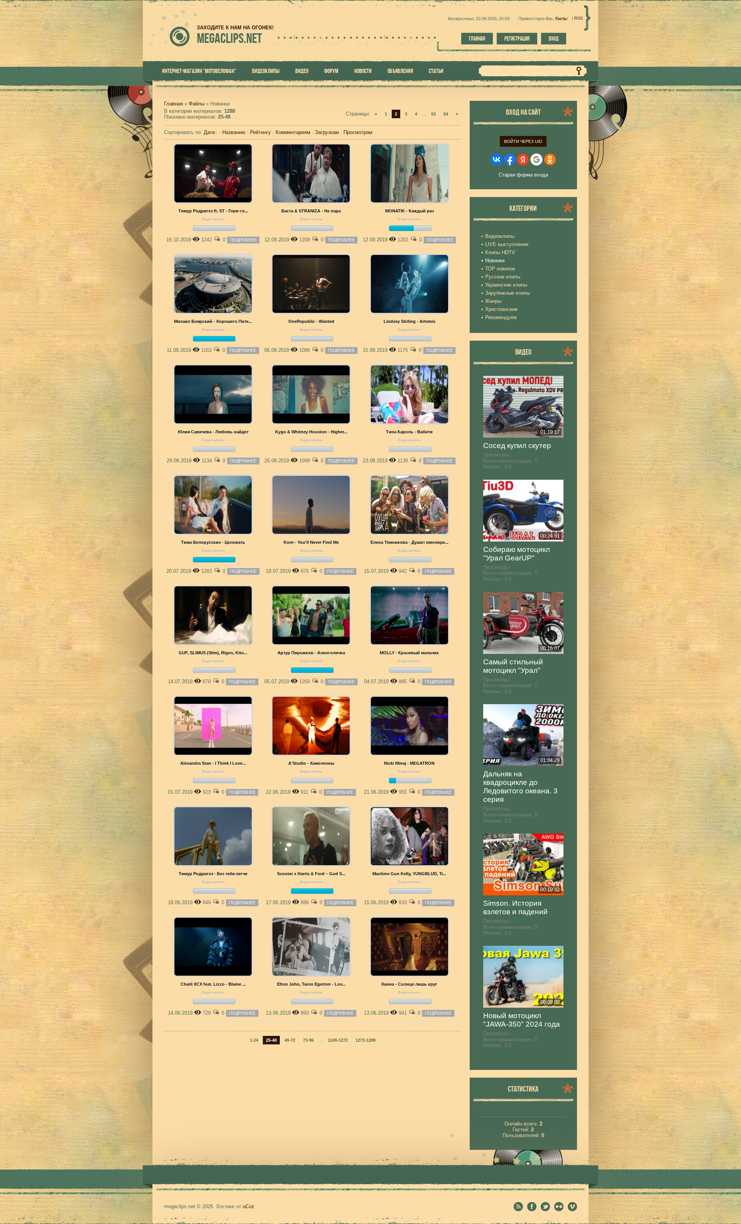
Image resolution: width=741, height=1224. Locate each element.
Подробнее (243, 240)
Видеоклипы (213, 219)
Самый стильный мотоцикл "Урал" (513, 666)
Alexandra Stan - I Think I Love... (213, 763)
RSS (578, 18)
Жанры (493, 301)
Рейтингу (260, 132)
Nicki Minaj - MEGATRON (409, 763)
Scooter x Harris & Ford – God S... (311, 873)
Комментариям (293, 132)
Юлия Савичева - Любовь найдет (213, 432)
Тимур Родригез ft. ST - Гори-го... (213, 211)
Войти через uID (523, 141)
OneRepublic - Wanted (311, 321)
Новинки (494, 260)
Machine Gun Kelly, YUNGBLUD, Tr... (409, 873)
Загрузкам (327, 132)
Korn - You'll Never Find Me (311, 542)
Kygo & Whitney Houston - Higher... (311, 432)
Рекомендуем (501, 317)
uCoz (248, 1206)
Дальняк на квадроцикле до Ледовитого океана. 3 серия (520, 786)
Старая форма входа (523, 175)
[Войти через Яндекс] (523, 159)
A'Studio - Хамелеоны (311, 763)
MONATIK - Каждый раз (409, 211)
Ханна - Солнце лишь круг (409, 984)
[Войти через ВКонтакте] (496, 159)
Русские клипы (502, 277)
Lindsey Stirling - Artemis (409, 321)
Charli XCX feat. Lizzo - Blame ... (213, 984)
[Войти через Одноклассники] (550, 159)
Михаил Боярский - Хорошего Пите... (213, 321)
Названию (233, 132)
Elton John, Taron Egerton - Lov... (311, 984)
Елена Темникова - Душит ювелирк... (409, 542)
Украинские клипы (506, 285)
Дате (209, 132)
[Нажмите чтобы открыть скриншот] (213, 202)
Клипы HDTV (500, 252)
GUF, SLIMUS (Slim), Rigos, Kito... (213, 652)
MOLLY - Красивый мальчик (409, 652)
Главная (477, 39)
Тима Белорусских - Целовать (213, 542)
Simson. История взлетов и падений (515, 907)
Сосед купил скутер (517, 445)
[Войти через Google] (536, 159)
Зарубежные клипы (507, 293)
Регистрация (517, 39)
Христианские (501, 309)
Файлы (197, 104)
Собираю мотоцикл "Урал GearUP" (516, 553)
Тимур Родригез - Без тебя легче (213, 873)
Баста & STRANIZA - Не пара (311, 211)
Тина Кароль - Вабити (409, 432)
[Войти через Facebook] (510, 159)
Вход (553, 39)
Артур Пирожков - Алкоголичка (311, 652)
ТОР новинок (500, 269)
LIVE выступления (506, 244)
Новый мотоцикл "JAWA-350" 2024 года (521, 1020)
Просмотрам (357, 132)
